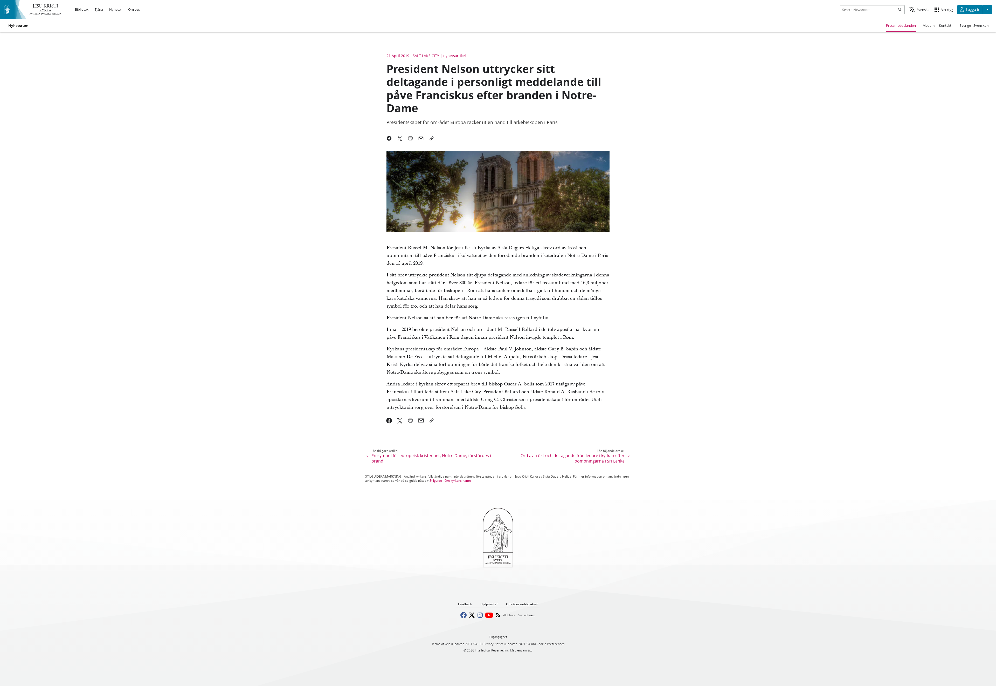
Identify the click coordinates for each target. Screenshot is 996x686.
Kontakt (945, 25)
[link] (389, 420)
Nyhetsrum (18, 26)
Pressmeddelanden (901, 25)
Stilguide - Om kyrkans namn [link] (450, 480)
